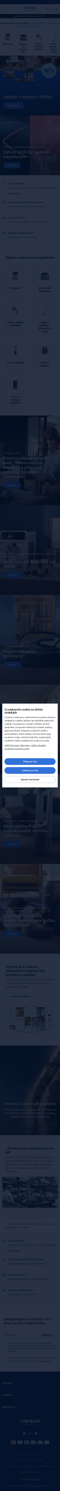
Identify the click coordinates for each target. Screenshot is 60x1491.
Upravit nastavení (30, 779)
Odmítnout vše (30, 770)
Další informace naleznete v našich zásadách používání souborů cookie (25, 747)
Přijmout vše (30, 762)
